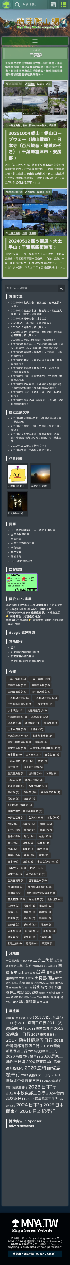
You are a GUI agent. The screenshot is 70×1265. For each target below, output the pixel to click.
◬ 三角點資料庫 (20, 534)
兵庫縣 (27, 905)
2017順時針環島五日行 (29, 1040)
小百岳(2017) (45, 861)
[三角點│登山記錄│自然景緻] (35, 27)
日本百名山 (14, 868)
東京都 (11, 931)
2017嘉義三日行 (43, 1034)
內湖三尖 (35, 868)
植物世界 (34, 899)
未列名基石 (14, 817)
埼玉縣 (44, 924)
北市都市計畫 (40, 735)
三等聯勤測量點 (16, 704)
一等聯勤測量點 (16, 698)
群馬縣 (27, 924)
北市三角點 (31, 779)
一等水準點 (41, 704)
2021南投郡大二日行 (35, 1075)
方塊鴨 (31, 84)
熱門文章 (16, 552)
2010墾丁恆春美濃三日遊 (19, 1018)
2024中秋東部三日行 (25, 1093)
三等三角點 (14, 685)
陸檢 (40, 761)
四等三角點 (38, 685)
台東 (41, 855)
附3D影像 (13, 886)
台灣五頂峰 (14, 880)
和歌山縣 (13, 943)
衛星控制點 (35, 786)
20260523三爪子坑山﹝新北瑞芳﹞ (31, 323)
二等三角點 (36, 679)
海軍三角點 (14, 748)
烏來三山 (13, 874)
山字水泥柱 (14, 729)
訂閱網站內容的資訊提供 (25, 652)
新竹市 (28, 830)
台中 (10, 836)
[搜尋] (61, 288)
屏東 (39, 849)
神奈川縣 (30, 931)
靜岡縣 (30, 943)
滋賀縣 (27, 912)
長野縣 (11, 924)
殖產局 (11, 723)
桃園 (42, 824)
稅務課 (11, 798)
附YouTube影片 (38, 125)
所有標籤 (16, 547)
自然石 (27, 792)
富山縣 (27, 918)
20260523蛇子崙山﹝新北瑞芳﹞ (30, 318)
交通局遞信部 (35, 710)
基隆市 (26, 824)
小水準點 (13, 710)
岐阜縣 (11, 937)
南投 (41, 836)
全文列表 (16, 538)
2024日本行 (29, 1104)
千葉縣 (52, 125)
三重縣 (43, 937)
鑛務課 (29, 723)
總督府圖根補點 (16, 742)
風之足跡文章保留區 (38, 893)
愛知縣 (27, 937)
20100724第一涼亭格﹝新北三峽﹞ (31, 450)
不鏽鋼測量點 (15, 716)
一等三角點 (14, 125)
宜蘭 (10, 855)
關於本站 (16, 556)
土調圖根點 (14, 691)
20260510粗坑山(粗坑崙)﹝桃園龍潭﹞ (33, 340)
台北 (10, 824)
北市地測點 (14, 786)
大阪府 (11, 905)
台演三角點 (14, 773)
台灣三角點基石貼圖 (22, 543)
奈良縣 (43, 905)
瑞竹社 (11, 767)
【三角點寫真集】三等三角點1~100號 (33, 530)
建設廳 (39, 742)
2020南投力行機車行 (23, 1056)
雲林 (10, 842)
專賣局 (47, 723)
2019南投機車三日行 (42, 1051)
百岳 (25, 861)
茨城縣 (47, 931)
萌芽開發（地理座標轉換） (26, 616)
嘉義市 (41, 842)
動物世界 (52, 899)
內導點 (50, 773)
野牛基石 (13, 754)
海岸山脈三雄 (33, 874)
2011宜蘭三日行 (32, 1023)
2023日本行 (42, 1086)
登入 (13, 647)
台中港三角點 (48, 792)
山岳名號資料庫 (23, 561)
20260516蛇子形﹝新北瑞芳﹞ (29, 327)
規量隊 (27, 798)
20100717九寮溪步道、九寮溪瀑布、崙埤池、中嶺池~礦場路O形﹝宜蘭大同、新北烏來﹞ (36, 437)
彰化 (26, 836)
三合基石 (50, 754)
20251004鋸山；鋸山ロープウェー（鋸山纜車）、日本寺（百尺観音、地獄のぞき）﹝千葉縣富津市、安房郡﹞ (35, 145)
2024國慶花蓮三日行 (41, 1098)
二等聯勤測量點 (42, 698)
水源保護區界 (15, 735)
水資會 (34, 729)
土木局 (30, 754)
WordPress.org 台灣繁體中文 (27, 660)
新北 (49, 817)
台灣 (31, 817)
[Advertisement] (35, 1151)
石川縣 (11, 918)
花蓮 (26, 855)
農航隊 (11, 792)
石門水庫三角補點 (18, 805)
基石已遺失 (35, 880)
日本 (24, 125)
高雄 (25, 849)
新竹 (10, 830)
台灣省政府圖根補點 (41, 748)
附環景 (11, 893)
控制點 (32, 773)
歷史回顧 (13, 899)
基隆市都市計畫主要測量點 (23, 811)
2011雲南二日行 (40, 1028)
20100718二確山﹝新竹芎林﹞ (29, 445)
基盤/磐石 (36, 716)
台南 (10, 849)
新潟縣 (43, 918)
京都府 (11, 912)
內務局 (11, 779)
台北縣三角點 (31, 767)
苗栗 (42, 830)
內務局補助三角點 (18, 761)
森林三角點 (38, 691)
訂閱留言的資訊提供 (22, 656)
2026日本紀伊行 (37, 1111)
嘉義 (25, 842)
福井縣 (43, 912)
